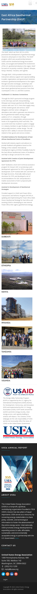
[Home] (8, 4)
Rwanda (6, 322)
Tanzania (6, 351)
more (17, 538)
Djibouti (6, 236)
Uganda (6, 380)
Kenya (5, 291)
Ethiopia (6, 265)
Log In (5, 579)
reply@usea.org (11, 569)
